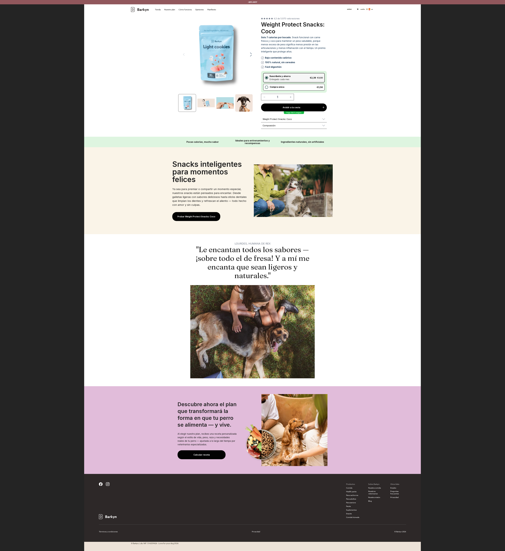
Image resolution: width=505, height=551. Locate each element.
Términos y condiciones (108, 531)
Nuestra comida (374, 488)
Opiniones (199, 10)
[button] (294, 77)
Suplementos (351, 510)
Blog (370, 501)
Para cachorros (352, 495)
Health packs (351, 491)
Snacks (349, 514)
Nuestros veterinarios (373, 492)
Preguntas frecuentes (394, 492)
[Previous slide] (182, 54)
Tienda (158, 10)
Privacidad (394, 497)
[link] (196, 216)
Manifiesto (211, 10)
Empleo (393, 488)
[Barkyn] (140, 9)
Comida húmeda (352, 517)
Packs (348, 506)
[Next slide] (249, 54)
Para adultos (351, 499)
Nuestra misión (374, 497)
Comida (349, 488)
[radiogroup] (294, 82)
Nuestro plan (169, 10)
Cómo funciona (185, 10)
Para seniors (351, 502)
